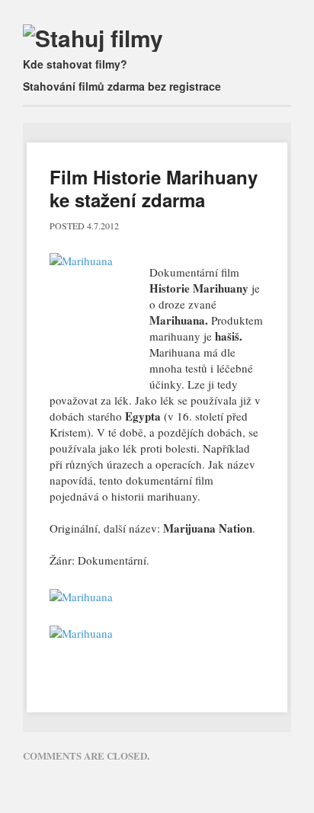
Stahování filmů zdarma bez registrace (122, 86)
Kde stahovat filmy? (75, 64)
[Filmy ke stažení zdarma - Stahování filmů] (93, 37)
